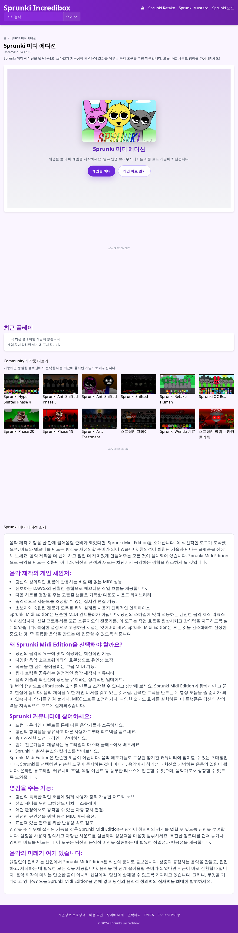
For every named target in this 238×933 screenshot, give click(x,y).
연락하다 (134, 915)
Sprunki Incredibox (37, 8)
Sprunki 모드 (223, 7)
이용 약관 (96, 915)
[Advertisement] (119, 283)
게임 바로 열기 (134, 171)
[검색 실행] (10, 16)
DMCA (149, 915)
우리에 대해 (115, 915)
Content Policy (169, 915)
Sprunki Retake (161, 7)
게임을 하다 (101, 171)
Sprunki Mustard (193, 7)
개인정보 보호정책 (71, 915)
